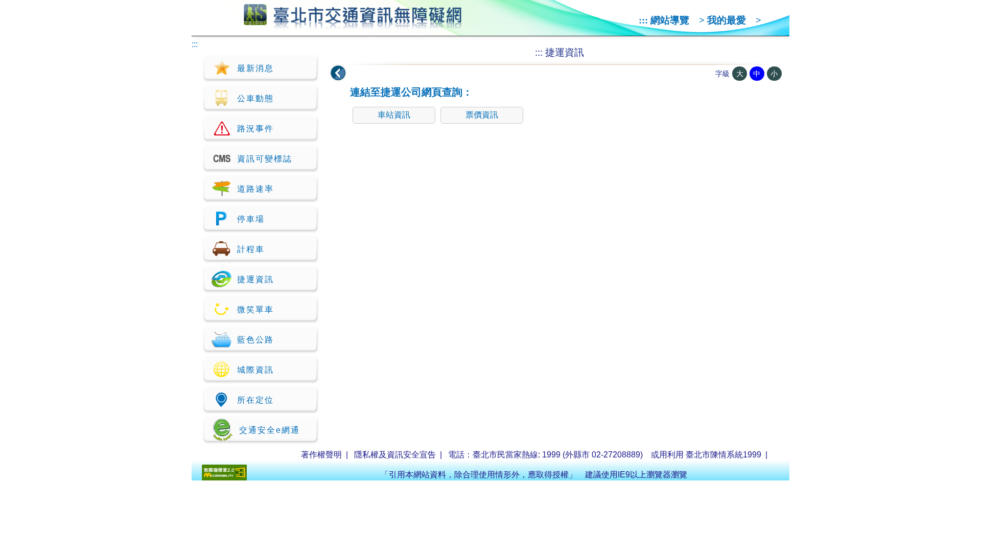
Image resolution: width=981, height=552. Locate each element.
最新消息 (255, 68)
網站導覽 (669, 20)
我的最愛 (726, 20)
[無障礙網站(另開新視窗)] (224, 477)
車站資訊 (394, 114)
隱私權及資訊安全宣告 (395, 454)
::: (643, 20)
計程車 (251, 249)
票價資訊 (481, 114)
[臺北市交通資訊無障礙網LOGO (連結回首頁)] (353, 24)
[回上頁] (338, 73)
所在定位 (255, 400)
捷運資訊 (255, 279)
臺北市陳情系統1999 (723, 454)
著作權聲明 (321, 454)
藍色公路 (255, 339)
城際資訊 (255, 369)
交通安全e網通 (269, 430)
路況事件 (255, 128)
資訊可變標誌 (264, 158)
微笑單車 (255, 309)
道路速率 (255, 189)
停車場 (251, 219)
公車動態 (255, 98)
